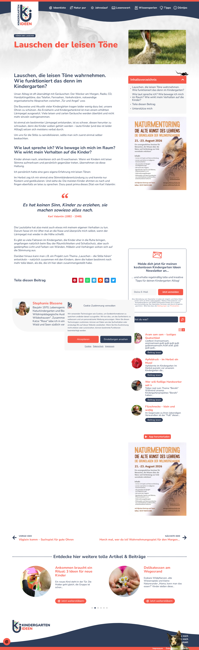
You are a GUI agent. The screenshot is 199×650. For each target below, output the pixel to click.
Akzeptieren (83, 339)
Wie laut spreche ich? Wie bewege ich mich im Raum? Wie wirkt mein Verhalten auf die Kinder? (158, 97)
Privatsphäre (174, 306)
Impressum (109, 346)
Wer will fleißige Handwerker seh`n (163, 383)
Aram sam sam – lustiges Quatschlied (160, 336)
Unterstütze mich (142, 108)
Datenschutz (98, 346)
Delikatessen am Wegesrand (157, 569)
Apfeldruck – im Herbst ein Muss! (161, 361)
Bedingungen (162, 306)
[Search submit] (182, 319)
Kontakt (183, 642)
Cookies (88, 346)
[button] (24, 35)
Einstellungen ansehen (116, 339)
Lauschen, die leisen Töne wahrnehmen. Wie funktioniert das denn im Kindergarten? (158, 89)
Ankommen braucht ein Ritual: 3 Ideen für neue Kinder (73, 571)
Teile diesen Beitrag (143, 104)
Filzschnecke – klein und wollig (160, 408)
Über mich (182, 639)
